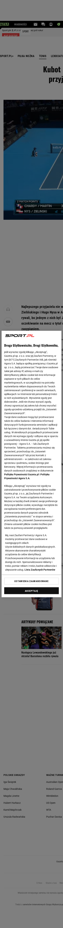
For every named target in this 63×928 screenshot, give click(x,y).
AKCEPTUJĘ (31, 591)
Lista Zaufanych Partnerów (39, 569)
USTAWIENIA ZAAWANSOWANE (31, 581)
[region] (31, 464)
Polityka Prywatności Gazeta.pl (21, 474)
